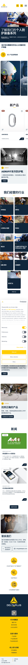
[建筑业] (21, 204)
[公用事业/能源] (7, 222)
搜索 (17, 5)
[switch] (24, 332)
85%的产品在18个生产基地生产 (14, 566)
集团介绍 (14, 622)
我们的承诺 (14, 625)
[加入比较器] (2, 129)
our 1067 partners (11, 309)
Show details (20, 347)
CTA (24, 464)
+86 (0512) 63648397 (8, 548)
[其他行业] (14, 278)
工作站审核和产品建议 (14, 589)
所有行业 (14, 291)
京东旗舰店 (14, 650)
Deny (14, 361)
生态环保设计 (14, 578)
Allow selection (14, 357)
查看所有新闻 (14, 507)
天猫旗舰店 (14, 652)
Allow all (14, 352)
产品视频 (14, 636)
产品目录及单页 (14, 641)
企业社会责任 (14, 627)
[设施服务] (21, 259)
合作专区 (21, 5)
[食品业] (7, 241)
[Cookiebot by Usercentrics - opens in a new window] (20, 302)
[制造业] (21, 222)
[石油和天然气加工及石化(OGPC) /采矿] (21, 241)
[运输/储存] (7, 259)
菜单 (26, 5)
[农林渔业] (7, 204)
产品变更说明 (14, 638)
